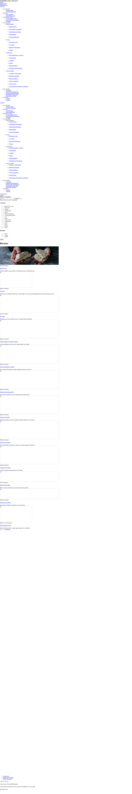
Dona (9, 0)
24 (5, 529)
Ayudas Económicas (14, 37)
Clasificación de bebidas (15, 32)
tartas (6, 227)
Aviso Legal (6, 776)
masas (6, 212)
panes (6, 218)
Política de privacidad (8, 777)
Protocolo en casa (13, 42)
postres (6, 226)
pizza (6, 224)
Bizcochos (7, 207)
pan (6, 217)
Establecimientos (13, 65)
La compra (11, 45)
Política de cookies (7, 779)
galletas (6, 209)
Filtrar (2, 239)
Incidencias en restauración (15, 68)
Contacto (2, 102)
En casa (8, 39)
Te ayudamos (4, 0)
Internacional (8, 210)
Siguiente (8, 529)
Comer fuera (9, 52)
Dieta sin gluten (10, 24)
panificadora (8, 221)
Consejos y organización (15, 73)
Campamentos (12, 58)
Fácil (6, 233)
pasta (6, 223)
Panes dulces (8, 220)
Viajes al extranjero (13, 81)
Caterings (11, 60)
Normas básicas (13, 26)
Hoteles (11, 63)
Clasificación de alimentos (15, 29)
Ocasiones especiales (10, 215)
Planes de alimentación (14, 47)
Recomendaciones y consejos (16, 55)
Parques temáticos (13, 78)
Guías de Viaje (12, 84)
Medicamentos (12, 34)
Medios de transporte (14, 76)
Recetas (11, 50)
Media (6, 235)
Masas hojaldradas (9, 213)
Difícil (6, 236)
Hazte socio (14, 0)
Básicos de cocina (9, 206)
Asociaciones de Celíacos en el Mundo (18, 86)
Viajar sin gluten (10, 71)
